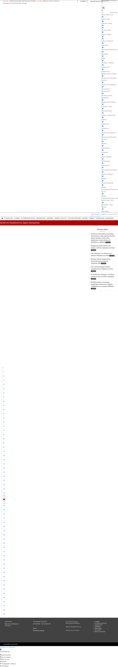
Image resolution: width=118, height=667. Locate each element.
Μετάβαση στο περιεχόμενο (7, 647)
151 (4, 497)
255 (4, 589)
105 (4, 455)
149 (4, 493)
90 (3, 443)
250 (4, 585)
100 (4, 451)
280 (4, 610)
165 (4, 514)
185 (4, 530)
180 (4, 526)
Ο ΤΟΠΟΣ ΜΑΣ (8, 218)
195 (4, 539)
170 (4, 518)
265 (4, 597)
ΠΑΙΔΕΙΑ (91, 218)
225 (4, 564)
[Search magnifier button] (103, 8)
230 (4, 568)
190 (4, 535)
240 (4, 576)
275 (4, 606)
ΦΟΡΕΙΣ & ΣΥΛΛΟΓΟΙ (61, 218)
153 (4, 501)
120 (4, 468)
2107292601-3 (83, 1)
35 (3, 397)
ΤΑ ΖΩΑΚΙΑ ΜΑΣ (100, 218)
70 (3, 426)
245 (4, 580)
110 (4, 459)
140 (4, 484)
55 (3, 413)
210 (4, 551)
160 (4, 509)
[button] (0, 649)
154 (4, 503)
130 (4, 476)
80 (3, 434)
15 (3, 380)
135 (4, 480)
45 (3, 405)
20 (3, 384)
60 (3, 418)
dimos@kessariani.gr (95, 1)
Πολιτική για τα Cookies (72, 630)
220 (4, 560)
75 (3, 430)
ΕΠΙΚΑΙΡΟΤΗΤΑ (41, 218)
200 (4, 543)
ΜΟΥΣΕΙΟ (85, 218)
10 (3, 376)
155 (4, 505)
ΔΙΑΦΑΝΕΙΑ (50, 218)
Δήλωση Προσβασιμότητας (73, 626)
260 (4, 593)
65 (3, 422)
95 (3, 447)
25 (3, 388)
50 (3, 409)
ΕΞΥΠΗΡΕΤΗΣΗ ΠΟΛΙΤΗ (28, 218)
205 (4, 547)
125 (4, 472)
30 (3, 393)
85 (3, 439)
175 (4, 522)
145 (4, 489)
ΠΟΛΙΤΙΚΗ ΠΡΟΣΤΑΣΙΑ (74, 218)
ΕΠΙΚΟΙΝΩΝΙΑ (110, 218)
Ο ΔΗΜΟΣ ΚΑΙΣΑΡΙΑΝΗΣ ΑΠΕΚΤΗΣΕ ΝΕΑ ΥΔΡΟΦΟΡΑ (19, 1)
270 (4, 601)
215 (4, 555)
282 (4, 614)
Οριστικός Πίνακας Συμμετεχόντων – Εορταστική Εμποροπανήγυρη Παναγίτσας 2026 (101, 261)
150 (4, 495)
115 (4, 464)
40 (3, 401)
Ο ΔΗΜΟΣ (17, 218)
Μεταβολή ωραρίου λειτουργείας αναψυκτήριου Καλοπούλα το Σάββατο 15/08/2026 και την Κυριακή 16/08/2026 (102, 284)
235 (4, 572)
